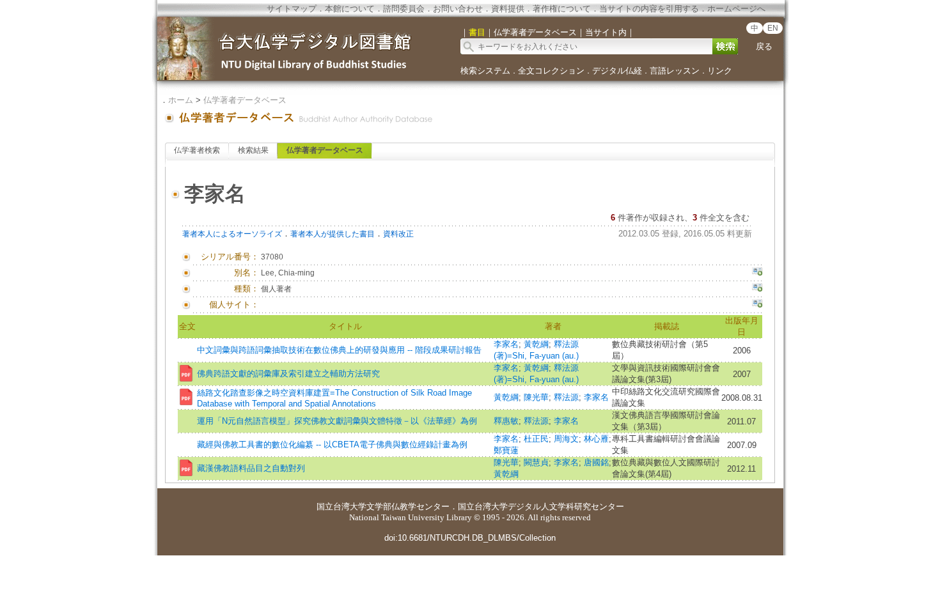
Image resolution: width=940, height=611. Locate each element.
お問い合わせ (458, 8)
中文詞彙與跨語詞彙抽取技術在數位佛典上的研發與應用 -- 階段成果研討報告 (339, 350)
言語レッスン (675, 70)
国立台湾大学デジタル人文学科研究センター (541, 506)
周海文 (566, 439)
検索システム (485, 70)
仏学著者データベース (244, 100)
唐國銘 (596, 462)
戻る (764, 46)
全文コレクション (551, 70)
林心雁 (596, 439)
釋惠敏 (506, 421)
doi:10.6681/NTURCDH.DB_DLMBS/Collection (470, 538)
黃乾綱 (536, 344)
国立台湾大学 (341, 506)
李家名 (506, 344)
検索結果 (253, 150)
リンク (719, 70)
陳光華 (536, 397)
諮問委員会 (404, 8)
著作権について (562, 8)
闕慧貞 (536, 462)
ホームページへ (736, 8)
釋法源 (566, 397)
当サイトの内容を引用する (649, 8)
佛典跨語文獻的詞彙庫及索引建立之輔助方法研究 (288, 373)
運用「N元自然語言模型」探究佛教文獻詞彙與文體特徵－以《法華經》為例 (337, 421)
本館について (350, 8)
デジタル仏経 (617, 70)
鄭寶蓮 (506, 450)
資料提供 (507, 8)
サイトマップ (292, 8)
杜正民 (536, 439)
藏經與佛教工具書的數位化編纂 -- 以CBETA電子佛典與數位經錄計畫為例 (332, 444)
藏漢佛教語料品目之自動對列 (251, 468)
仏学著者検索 (197, 150)
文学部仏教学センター (408, 506)
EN (772, 28)
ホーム (180, 100)
